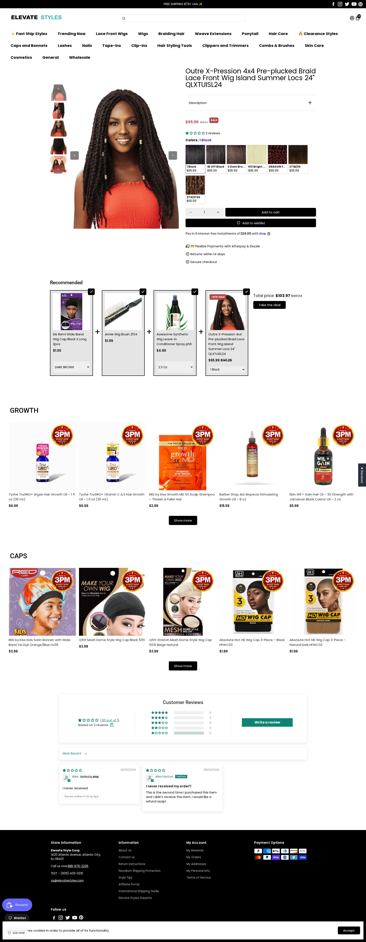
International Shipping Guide (139, 891)
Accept (349, 930)
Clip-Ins (139, 45)
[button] (196, 133)
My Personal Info (198, 871)
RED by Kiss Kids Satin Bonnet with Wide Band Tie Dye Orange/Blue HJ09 (39, 642)
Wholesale (79, 57)
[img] (72, 770)
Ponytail (250, 33)
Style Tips (125, 878)
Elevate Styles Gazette (135, 898)
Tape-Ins (111, 45)
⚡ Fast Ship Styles (29, 33)
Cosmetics (21, 57)
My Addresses (196, 864)
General (50, 57)
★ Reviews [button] (362, 475)
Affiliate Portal (129, 884)
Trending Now (72, 33)
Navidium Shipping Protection (140, 871)
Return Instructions (132, 864)
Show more (183, 520)
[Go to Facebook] (333, 4)
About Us (125, 850)
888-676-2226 (78, 866)
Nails (87, 45)
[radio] (195, 159)
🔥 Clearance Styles (318, 33)
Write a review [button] (267, 722)
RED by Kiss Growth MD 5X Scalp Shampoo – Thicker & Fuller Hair (182, 496)
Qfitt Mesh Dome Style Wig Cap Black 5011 (112, 640)
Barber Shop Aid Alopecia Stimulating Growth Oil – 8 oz (248, 496)
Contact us (127, 857)
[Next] (58, 169)
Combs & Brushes (276, 45)
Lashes (65, 45)
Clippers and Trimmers (225, 45)
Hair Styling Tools (174, 45)
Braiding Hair (171, 33)
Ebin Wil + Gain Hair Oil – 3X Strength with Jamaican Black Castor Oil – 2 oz (321, 496)
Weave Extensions (213, 33)
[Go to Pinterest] (360, 4)
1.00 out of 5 (109, 720)
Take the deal (269, 305)
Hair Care (278, 33)
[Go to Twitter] (347, 4)
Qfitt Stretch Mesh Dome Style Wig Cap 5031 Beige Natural (180, 642)
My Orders (193, 857)
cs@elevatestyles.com (67, 881)
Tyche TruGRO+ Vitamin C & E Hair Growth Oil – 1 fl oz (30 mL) (111, 496)
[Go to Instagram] (340, 4)
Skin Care (314, 45)
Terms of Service (198, 878)
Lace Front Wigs (112, 33)
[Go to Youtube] (354, 4)
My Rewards (195, 850)
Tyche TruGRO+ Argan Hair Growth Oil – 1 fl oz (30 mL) (42, 496)
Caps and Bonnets (29, 45)
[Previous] (58, 88)
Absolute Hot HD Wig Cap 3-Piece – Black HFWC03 (252, 642)
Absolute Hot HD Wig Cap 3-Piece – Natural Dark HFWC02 (318, 642)
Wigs (143, 33)
